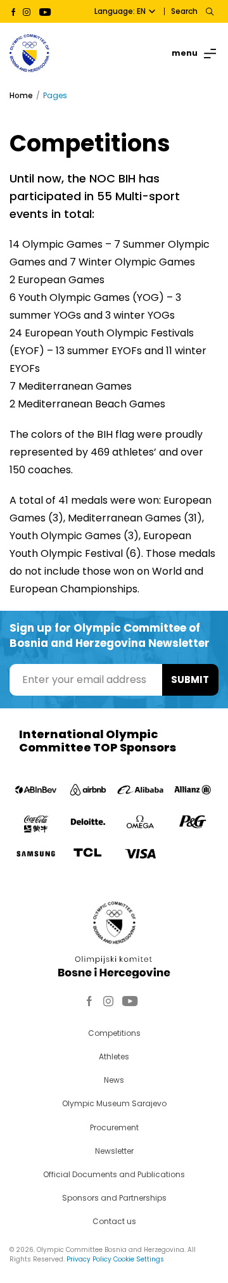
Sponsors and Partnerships (114, 1197)
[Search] (209, 11)
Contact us (114, 1221)
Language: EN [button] (120, 11)
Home (21, 95)
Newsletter (114, 1151)
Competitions (114, 1033)
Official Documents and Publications (114, 1174)
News (114, 1080)
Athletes (114, 1056)
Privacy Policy (88, 1259)
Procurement (114, 1127)
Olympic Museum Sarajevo (114, 1103)
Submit (190, 679)
